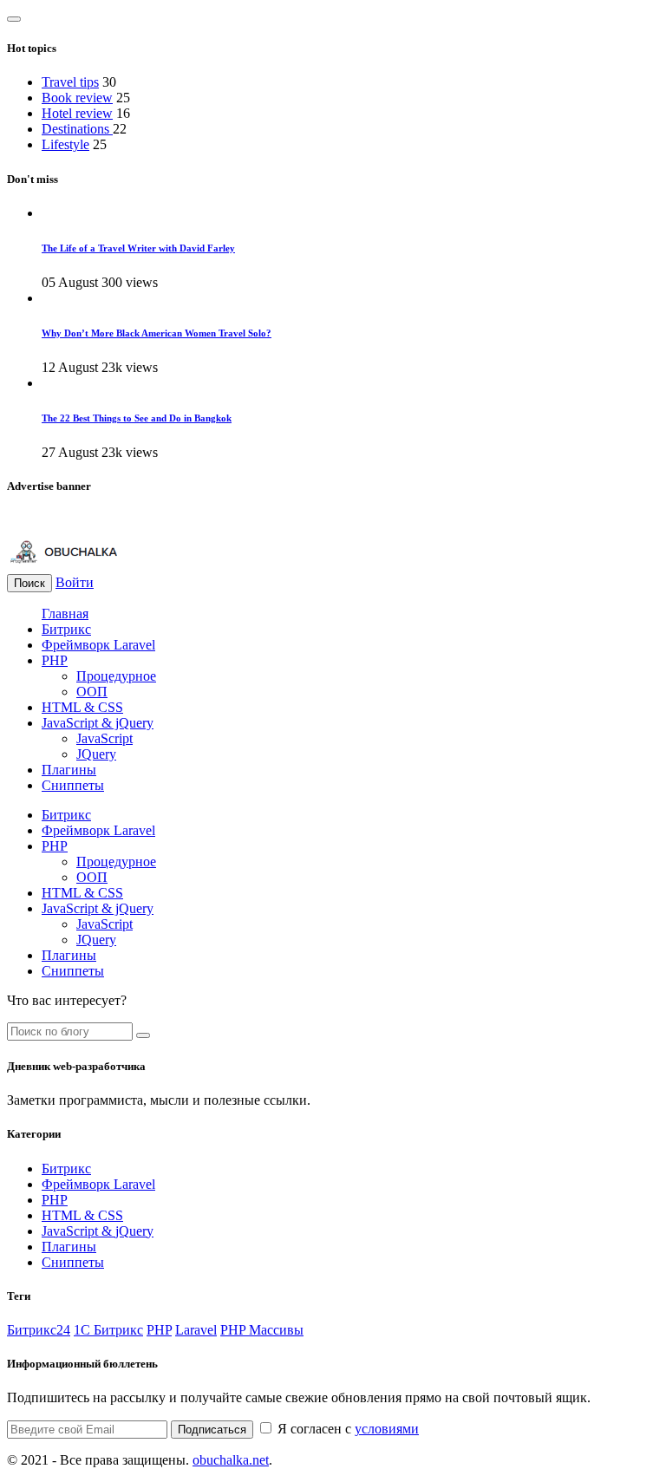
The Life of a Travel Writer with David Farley (138, 248)
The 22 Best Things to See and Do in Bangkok (137, 418)
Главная (65, 613)
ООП (92, 691)
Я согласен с (346, 1428)
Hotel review (77, 113)
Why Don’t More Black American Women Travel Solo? (156, 333)
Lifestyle (65, 144)
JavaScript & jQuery (97, 722)
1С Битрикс (108, 1329)
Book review (77, 97)
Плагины (69, 769)
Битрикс (66, 629)
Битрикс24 (38, 1329)
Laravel (196, 1329)
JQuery (96, 754)
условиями (387, 1428)
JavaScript (104, 738)
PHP (55, 660)
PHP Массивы (262, 1329)
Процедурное (116, 676)
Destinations (77, 128)
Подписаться (212, 1429)
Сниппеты (73, 785)
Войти (75, 582)
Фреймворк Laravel (98, 644)
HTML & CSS (82, 707)
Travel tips (70, 82)
